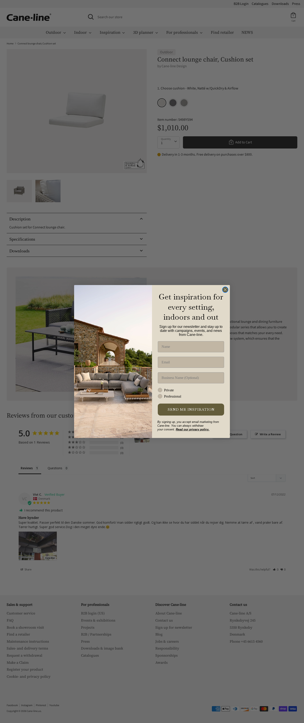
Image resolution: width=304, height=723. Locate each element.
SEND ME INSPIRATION (191, 409)
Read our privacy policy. (192, 429)
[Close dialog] (225, 290)
